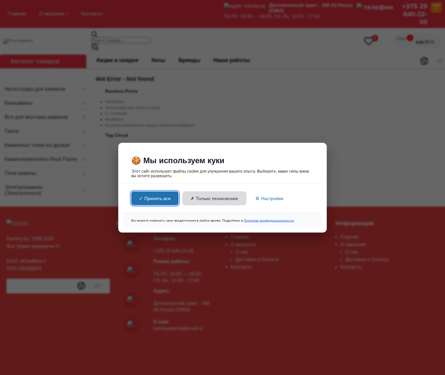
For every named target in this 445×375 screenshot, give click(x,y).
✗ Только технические (214, 198)
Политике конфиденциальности (269, 220)
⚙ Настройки (269, 198)
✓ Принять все (155, 198)
